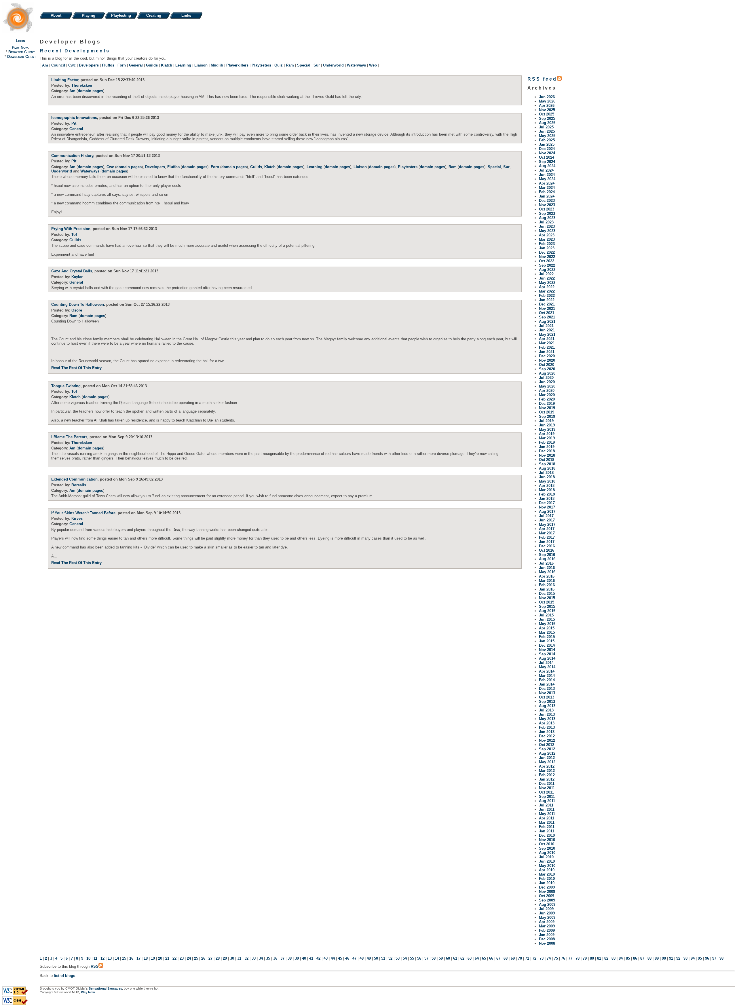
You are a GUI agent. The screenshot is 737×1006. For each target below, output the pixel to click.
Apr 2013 (546, 723)
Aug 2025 (547, 123)
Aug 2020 (547, 373)
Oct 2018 (546, 460)
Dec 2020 (547, 356)
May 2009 (547, 917)
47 (354, 958)
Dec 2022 (547, 252)
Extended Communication (74, 479)
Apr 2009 (546, 922)
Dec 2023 (547, 200)
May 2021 (547, 334)
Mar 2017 (547, 533)
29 (225, 958)
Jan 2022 (546, 300)
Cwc (72, 65)
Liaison (201, 65)
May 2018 (547, 481)
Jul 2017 (546, 516)
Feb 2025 (547, 140)
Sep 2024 (547, 162)
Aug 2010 (547, 853)
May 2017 (547, 524)
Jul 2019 (546, 421)
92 (678, 958)
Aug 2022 (547, 269)
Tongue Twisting (66, 386)
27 (210, 958)
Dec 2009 (547, 887)
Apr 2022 (546, 287)
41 (311, 958)
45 (340, 958)
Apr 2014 (546, 671)
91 (671, 958)
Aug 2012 (547, 753)
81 (599, 958)
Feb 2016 (547, 585)
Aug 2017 (547, 511)
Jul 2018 (546, 472)
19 (153, 958)
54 (405, 958)
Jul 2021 (546, 326)
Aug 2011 (547, 801)
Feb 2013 (547, 727)
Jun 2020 (547, 382)
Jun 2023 (547, 226)
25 (196, 958)
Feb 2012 (547, 775)
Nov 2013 (547, 693)
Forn (121, 65)
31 (239, 958)
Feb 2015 (547, 637)
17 (138, 958)
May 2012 (547, 762)
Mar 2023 (547, 239)
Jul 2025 (546, 127)
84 (621, 958)
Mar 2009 (547, 926)
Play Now (20, 47)
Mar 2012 (547, 770)
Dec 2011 (546, 783)
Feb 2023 (547, 244)
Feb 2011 (546, 827)
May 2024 (547, 179)
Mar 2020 (547, 395)
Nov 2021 (547, 308)
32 (246, 958)
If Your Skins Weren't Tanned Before (83, 513)
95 (700, 958)
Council (58, 65)
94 (693, 958)
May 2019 (547, 429)
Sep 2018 (547, 464)
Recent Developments (75, 50)
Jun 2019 (547, 425)
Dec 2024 (547, 149)
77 (570, 958)
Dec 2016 (547, 546)
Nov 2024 (547, 153)
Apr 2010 (546, 870)
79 (585, 958)
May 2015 (547, 624)
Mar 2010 (547, 874)
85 (628, 958)
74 (549, 958)
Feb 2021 (547, 347)
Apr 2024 (546, 183)
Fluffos (108, 65)
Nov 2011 (547, 788)
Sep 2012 (547, 749)
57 (426, 958)
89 (657, 958)
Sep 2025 (547, 118)
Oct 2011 (546, 792)
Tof (74, 234)
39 (297, 958)
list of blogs (64, 975)
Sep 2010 (547, 848)
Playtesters (261, 65)
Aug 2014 (547, 658)
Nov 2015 (547, 598)
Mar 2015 (547, 632)
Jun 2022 (547, 278)
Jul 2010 (546, 857)
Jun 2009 (547, 913)
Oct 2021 (546, 313)
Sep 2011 (547, 796)
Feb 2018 (547, 494)
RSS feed (542, 79)
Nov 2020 (547, 360)
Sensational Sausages (105, 988)
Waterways (356, 65)
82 (606, 958)
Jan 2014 (546, 684)
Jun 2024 (547, 174)
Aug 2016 (547, 559)
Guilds (152, 65)
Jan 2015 (546, 641)
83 (613, 958)
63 (470, 958)
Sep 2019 (547, 416)
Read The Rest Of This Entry (76, 368)
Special (303, 65)
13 (110, 958)
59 (441, 958)
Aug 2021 (547, 321)
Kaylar (77, 277)
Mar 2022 (547, 291)
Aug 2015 (547, 611)
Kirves (77, 518)
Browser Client (21, 52)
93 (685, 958)
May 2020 (547, 386)
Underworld (333, 65)
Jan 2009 (546, 935)
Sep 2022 (547, 265)
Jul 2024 (546, 170)
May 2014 (547, 667)
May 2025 (547, 136)
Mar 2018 (547, 490)
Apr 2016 (546, 576)
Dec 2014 (547, 645)
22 (174, 958)
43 (326, 958)
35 (268, 958)
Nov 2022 (547, 257)
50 (376, 958)
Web (373, 65)
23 (182, 958)
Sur (317, 65)
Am (45, 65)
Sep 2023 (547, 213)
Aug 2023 (547, 218)
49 (369, 958)
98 (721, 958)
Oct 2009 (546, 896)
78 (577, 958)
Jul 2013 (546, 710)
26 (203, 958)
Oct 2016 (546, 550)
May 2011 (547, 814)
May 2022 (547, 282)
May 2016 (547, 572)
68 (506, 958)
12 (102, 958)
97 (714, 958)
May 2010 (547, 865)
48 (362, 958)
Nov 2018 (547, 455)
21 (167, 958)
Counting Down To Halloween (77, 304)
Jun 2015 (547, 619)
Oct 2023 (546, 209)
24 (189, 958)
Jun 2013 (547, 714)
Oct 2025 (546, 114)
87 (642, 958)
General (136, 65)
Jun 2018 (547, 477)
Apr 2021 (546, 339)
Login (20, 41)
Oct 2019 (546, 412)
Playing (88, 15)
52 (390, 958)
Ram (290, 65)
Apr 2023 (546, 235)
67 (498, 958)
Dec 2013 (547, 688)
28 (218, 958)
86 (635, 958)
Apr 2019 (546, 434)
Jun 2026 (547, 97)
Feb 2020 (547, 399)
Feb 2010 (547, 878)
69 (513, 958)
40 (304, 958)
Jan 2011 (546, 831)
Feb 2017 (547, 537)
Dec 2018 (547, 451)
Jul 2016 (546, 563)
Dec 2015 (547, 593)
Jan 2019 (546, 447)
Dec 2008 (547, 939)
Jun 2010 (547, 861)
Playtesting (121, 15)
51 (383, 958)
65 (484, 958)
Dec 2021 (547, 304)
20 (160, 958)
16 (131, 958)
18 (146, 958)
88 (649, 958)
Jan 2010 (546, 883)
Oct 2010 (546, 844)
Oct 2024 (546, 157)
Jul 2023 (546, 222)
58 (434, 958)
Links (186, 15)
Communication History (72, 155)
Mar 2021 (547, 343)
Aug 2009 (547, 904)
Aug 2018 (547, 468)
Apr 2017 (546, 529)
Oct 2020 (546, 364)
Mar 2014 (547, 675)
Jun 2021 (547, 330)
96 (707, 958)
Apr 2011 (546, 818)
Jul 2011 (546, 805)
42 (318, 958)
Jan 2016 (546, 589)
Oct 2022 (546, 261)
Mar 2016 (547, 580)
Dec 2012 (547, 736)
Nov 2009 (547, 891)
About (56, 15)
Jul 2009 (546, 909)
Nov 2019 (547, 408)
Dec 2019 (547, 403)
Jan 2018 (546, 498)
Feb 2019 (547, 442)
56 (419, 958)
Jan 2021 (546, 352)
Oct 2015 (546, 602)
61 (455, 958)
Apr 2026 (546, 105)
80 (592, 958)
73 (542, 958)
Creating (153, 15)
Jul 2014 (546, 662)
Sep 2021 (547, 317)
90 (664, 958)
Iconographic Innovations (74, 117)
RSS (94, 966)
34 (261, 958)
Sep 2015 (547, 606)
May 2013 (547, 719)
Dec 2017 (547, 503)
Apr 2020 (546, 390)
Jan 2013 (546, 732)
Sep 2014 (547, 654)
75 (556, 958)
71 (527, 958)
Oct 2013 (546, 697)
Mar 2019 (547, 438)
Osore (76, 310)
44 (333, 958)
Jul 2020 (546, 377)
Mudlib (217, 65)
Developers (89, 65)
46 (347, 958)
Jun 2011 (546, 809)
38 (290, 958)
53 (398, 958)
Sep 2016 (547, 555)
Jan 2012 (546, 779)
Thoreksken (81, 85)
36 (275, 958)
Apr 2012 (546, 766)
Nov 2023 (547, 205)
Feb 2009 (547, 930)
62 (462, 958)
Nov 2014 (547, 650)
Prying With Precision (70, 229)
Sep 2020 (547, 369)
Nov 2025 (547, 110)
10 (88, 958)
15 (124, 958)
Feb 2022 (547, 295)
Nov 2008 (547, 943)
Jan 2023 (546, 248)
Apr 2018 (546, 485)
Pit (73, 123)
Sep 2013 (547, 701)
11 (95, 958)
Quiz (278, 65)
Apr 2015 (546, 628)
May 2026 (547, 101)
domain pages (90, 91)
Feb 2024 (547, 192)
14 (117, 958)
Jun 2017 (547, 520)
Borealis (78, 485)
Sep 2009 (547, 900)
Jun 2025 (547, 131)
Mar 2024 (547, 187)
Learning (183, 65)
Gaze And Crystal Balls (71, 271)
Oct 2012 (546, 745)
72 (534, 958)
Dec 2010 (547, 835)
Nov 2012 (547, 740)
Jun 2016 (547, 567)
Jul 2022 (546, 274)
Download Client (21, 56)
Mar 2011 (546, 822)
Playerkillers (237, 65)
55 (412, 958)
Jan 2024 (546, 196)
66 (491, 958)
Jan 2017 (546, 542)
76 (563, 958)
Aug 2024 (547, 166)
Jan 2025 (546, 144)
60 (448, 958)
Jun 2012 (547, 758)
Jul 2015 (546, 615)
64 (477, 958)
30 (232, 958)
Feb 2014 (547, 680)
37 (282, 958)
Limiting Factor (64, 80)
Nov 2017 (547, 507)
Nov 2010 (547, 840)
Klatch (166, 65)
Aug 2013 (547, 706)
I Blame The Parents (69, 437)
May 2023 (547, 231)
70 (520, 958)
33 (254, 958)
